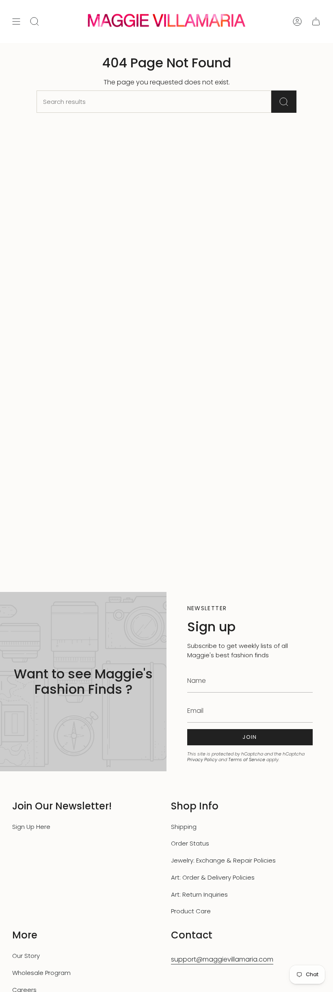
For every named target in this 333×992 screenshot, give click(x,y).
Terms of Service (246, 759)
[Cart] (316, 21)
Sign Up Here (31, 826)
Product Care (191, 911)
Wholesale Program (41, 972)
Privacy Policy (202, 759)
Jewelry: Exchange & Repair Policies (223, 860)
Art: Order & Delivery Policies (213, 877)
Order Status (190, 843)
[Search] (283, 101)
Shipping (184, 826)
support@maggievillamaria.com (222, 959)
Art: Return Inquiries (199, 894)
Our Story (26, 955)
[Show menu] (16, 21)
